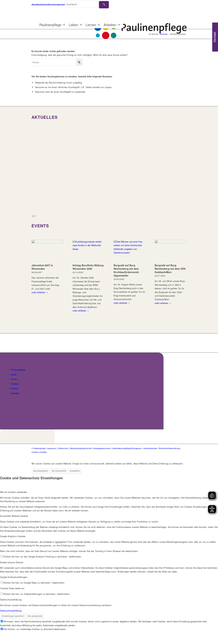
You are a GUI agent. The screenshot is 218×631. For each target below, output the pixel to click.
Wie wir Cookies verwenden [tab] (13, 492)
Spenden (61, 4)
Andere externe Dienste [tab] (11, 562)
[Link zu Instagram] (178, 455)
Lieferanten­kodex (150, 448)
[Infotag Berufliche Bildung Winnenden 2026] (88, 251)
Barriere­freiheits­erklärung (169, 448)
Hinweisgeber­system (102, 448)
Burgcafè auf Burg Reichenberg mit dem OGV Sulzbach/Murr (170, 269)
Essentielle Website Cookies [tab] (14, 515)
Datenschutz (63, 448)
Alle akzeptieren (40, 470)
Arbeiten (110, 24)
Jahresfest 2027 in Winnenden (42, 267)
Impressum (51, 448)
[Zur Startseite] (13, 364)
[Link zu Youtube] (183, 455)
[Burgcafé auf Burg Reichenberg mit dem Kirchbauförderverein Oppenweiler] (129, 251)
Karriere (43, 4)
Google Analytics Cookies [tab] (13, 536)
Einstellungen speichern (13, 615)
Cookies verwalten (39, 452)
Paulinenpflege (50, 24)
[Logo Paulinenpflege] (140, 27)
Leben (73, 24)
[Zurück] (33, 216)
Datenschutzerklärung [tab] (10, 599)
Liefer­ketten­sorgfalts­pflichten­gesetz (127, 448)
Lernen (91, 24)
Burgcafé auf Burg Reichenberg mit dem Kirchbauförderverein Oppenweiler (126, 270)
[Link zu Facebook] (173, 455)
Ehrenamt (52, 4)
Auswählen (75, 470)
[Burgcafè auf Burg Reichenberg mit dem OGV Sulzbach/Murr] (170, 251)
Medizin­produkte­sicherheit (81, 448)
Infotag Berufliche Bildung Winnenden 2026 (88, 267)
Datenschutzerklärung (10, 610)
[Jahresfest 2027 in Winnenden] (47, 251)
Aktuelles (36, 4)
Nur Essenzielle (59, 470)
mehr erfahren (38, 292)
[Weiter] (35, 216)
